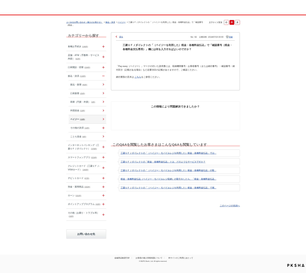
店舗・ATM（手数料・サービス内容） (83, 57)
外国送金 (77, 110)
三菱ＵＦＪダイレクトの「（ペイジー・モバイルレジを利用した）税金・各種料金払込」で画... (168, 187)
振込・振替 (78, 84)
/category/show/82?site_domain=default (103, 187)
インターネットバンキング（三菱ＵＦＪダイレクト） (83, 147)
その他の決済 (79, 127)
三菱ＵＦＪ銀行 (214, 7)
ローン (74, 195)
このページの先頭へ (230, 205)
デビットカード (78, 178)
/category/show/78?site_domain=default (103, 215)
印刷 (231, 37)
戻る (121, 37)
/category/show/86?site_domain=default (103, 46)
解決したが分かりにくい (161, 114)
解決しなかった (187, 112)
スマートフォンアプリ (82, 157)
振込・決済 (110, 22)
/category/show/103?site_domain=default (103, 195)
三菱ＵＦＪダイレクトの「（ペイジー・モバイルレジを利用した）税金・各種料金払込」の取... (168, 170)
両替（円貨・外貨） (82, 102)
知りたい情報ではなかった (216, 114)
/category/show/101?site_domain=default (103, 178)
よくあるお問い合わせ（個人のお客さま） (84, 22)
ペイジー (122, 22)
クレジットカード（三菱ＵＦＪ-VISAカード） (84, 168)
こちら (138, 77)
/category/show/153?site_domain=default (103, 157)
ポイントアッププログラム (84, 204)
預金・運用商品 (79, 186)
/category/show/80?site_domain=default (103, 76)
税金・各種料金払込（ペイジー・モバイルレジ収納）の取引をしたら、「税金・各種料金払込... (168, 179)
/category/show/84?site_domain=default (103, 147)
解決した (127, 112)
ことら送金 (78, 136)
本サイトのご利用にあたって (180, 258)
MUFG (93, 8)
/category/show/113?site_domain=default (103, 57)
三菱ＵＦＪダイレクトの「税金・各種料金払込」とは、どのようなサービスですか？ (163, 161)
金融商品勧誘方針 (122, 258)
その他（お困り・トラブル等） (83, 214)
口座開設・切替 (79, 67)
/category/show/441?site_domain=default (103, 204)
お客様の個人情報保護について (149, 258)
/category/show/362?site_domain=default (103, 168)
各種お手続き (78, 46)
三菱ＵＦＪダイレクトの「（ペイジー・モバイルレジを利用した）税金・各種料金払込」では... (168, 153)
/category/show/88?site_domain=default (103, 67)
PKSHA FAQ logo (295, 265)
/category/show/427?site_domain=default (103, 128)
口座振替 (77, 93)
